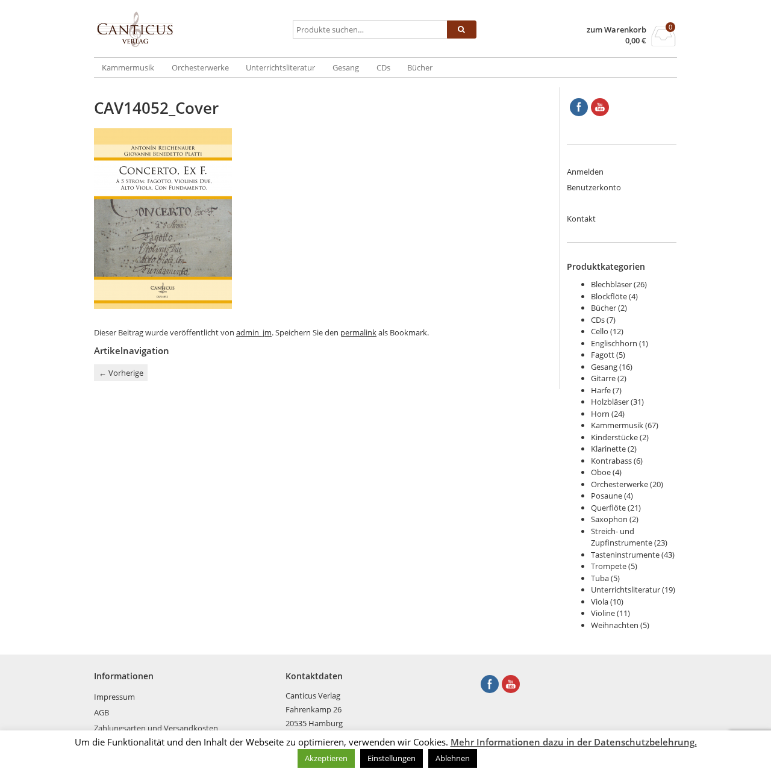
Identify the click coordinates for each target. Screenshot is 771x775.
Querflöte (608, 507)
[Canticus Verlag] (191, 29)
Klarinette (608, 448)
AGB (101, 712)
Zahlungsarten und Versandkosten (156, 728)
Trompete (608, 566)
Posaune (606, 495)
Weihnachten (614, 625)
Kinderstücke (614, 437)
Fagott (602, 354)
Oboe (601, 472)
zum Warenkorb (616, 30)
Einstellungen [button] (391, 758)
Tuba (600, 578)
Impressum (114, 696)
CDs (383, 67)
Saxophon (609, 519)
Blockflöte (609, 296)
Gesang (345, 67)
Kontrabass (611, 460)
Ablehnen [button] (452, 758)
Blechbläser (611, 284)
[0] (663, 42)
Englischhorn (614, 343)
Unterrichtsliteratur (280, 67)
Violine (603, 613)
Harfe (601, 390)
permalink (358, 332)
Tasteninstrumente (625, 554)
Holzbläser (610, 401)
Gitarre (603, 378)
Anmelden (585, 171)
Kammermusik (128, 67)
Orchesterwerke (200, 67)
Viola (599, 601)
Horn (600, 413)
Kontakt (581, 218)
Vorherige (121, 372)
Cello (599, 331)
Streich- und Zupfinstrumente (621, 537)
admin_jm (254, 332)
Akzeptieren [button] (326, 758)
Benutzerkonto (594, 187)
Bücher (419, 67)
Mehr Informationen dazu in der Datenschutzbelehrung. (574, 742)
